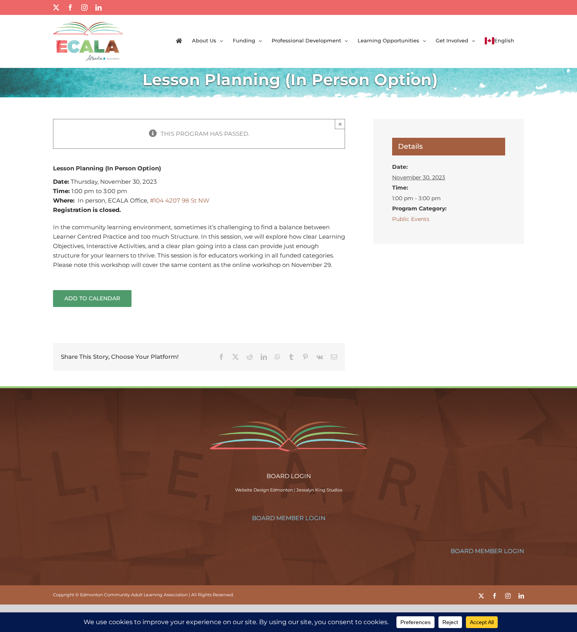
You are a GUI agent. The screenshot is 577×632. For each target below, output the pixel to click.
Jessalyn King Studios (319, 490)
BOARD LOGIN (289, 476)
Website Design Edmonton (264, 490)
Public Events (410, 219)
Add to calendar (92, 298)
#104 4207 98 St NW (180, 200)
